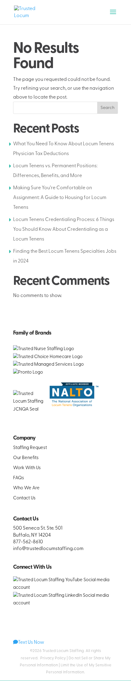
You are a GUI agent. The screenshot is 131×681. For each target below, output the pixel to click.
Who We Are (26, 488)
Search (108, 108)
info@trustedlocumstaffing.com (48, 548)
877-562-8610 (28, 542)
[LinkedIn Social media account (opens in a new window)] (65, 603)
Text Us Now (31, 642)
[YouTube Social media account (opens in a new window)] (65, 587)
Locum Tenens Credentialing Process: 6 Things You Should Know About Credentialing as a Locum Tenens (63, 229)
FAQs (18, 478)
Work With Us (27, 468)
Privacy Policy (53, 658)
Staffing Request (30, 448)
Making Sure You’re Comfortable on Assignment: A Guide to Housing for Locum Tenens (59, 198)
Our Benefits (26, 458)
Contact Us (24, 498)
